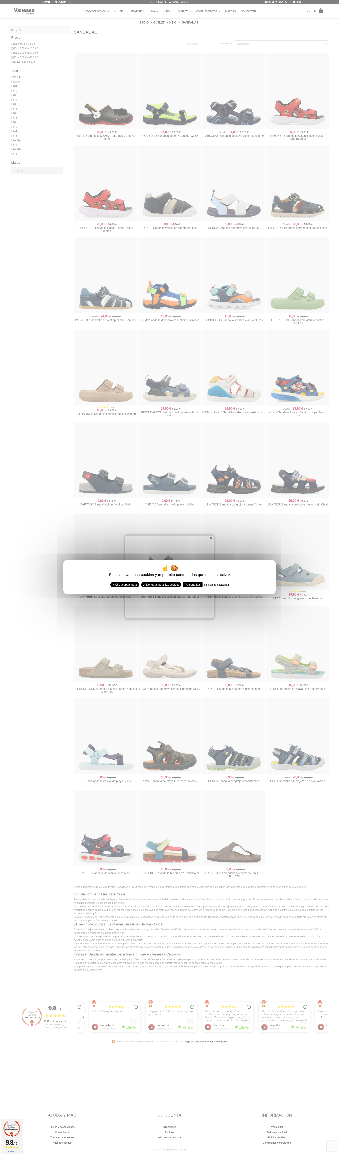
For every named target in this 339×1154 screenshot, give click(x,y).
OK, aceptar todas (126, 584)
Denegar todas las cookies (162, 584)
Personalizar (193, 584)
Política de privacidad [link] (216, 584)
